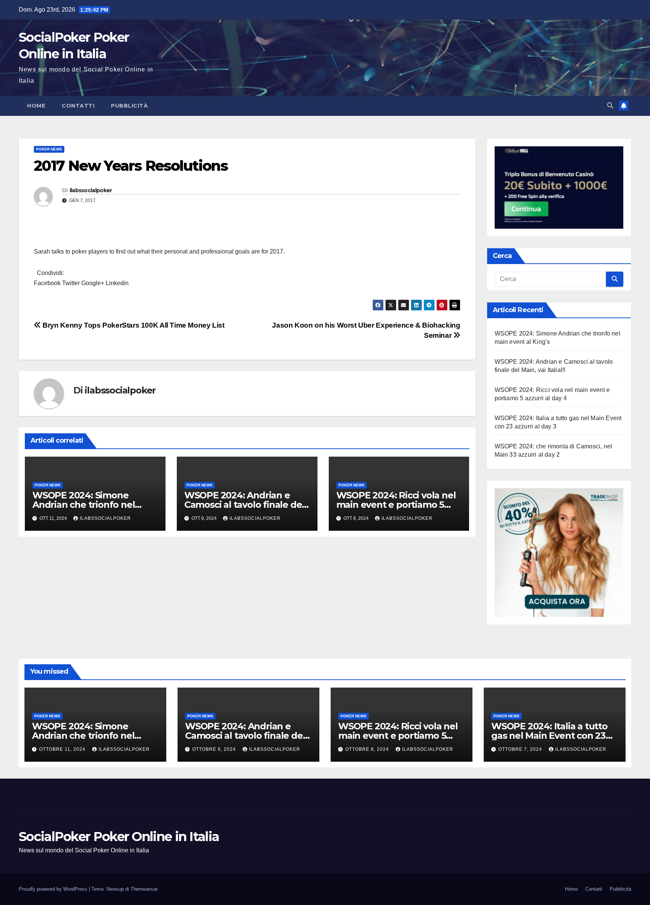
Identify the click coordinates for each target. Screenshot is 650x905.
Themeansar (144, 889)
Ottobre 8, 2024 (367, 749)
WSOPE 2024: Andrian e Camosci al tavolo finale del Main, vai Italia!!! (244, 504)
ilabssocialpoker (91, 190)
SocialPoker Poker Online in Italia (119, 836)
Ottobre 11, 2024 (63, 749)
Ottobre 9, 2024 (214, 749)
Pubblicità (129, 105)
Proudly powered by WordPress (54, 889)
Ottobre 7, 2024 (521, 749)
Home (36, 105)
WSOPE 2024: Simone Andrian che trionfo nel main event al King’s (83, 504)
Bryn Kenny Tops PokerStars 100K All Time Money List (133, 325)
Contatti (78, 105)
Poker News (49, 149)
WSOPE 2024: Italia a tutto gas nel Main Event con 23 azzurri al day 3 (549, 735)
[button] (610, 105)
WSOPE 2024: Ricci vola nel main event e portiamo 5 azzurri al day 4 (396, 504)
